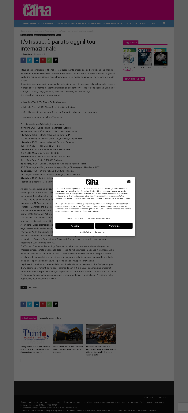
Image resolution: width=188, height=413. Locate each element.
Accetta (75, 226)
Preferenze (114, 226)
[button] (129, 181)
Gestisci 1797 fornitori (75, 218)
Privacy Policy (100, 232)
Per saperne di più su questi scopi (100, 218)
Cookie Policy (85, 232)
